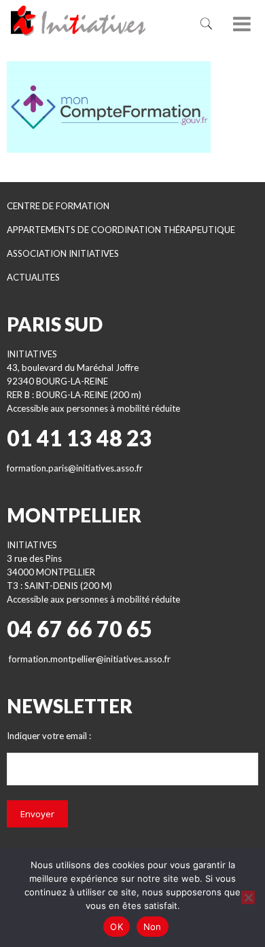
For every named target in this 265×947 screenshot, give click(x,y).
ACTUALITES (33, 277)
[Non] (248, 897)
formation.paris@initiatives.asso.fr (75, 468)
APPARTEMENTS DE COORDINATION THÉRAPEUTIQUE (121, 229)
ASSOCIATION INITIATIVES (63, 253)
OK (116, 926)
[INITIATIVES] (93, 20)
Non (152, 926)
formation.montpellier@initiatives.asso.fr (90, 659)
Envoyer (37, 814)
